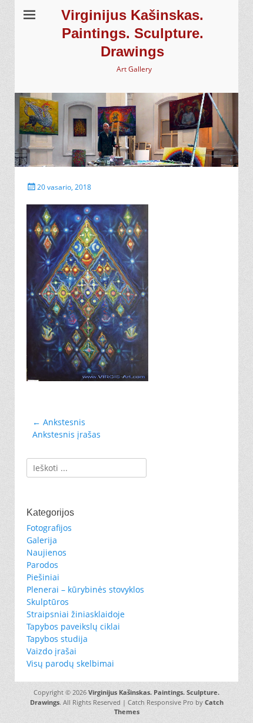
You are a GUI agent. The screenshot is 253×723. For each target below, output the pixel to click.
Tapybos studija (57, 638)
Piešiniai (42, 577)
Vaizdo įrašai (51, 651)
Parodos (42, 564)
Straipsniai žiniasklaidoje (75, 614)
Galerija (41, 540)
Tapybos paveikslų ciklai (73, 626)
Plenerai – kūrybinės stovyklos (85, 589)
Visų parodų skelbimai (70, 663)
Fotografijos (49, 527)
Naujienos (46, 552)
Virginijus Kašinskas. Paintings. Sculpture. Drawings (132, 33)
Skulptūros (47, 601)
